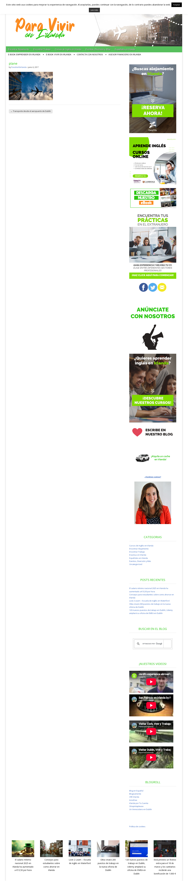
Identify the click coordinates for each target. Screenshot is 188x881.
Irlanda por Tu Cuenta (138, 803)
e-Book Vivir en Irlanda (58, 55)
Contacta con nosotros (90, 55)
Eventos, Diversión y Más (98, 49)
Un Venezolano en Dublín (140, 809)
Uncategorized (135, 564)
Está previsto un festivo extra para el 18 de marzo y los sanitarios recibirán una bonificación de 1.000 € (165, 866)
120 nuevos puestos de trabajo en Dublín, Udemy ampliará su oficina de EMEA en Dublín (136, 866)
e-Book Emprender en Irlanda (24, 55)
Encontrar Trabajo (42, 49)
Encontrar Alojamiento (18, 49)
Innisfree (133, 800)
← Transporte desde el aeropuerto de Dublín (31, 111)
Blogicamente (135, 794)
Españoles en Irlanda (125, 49)
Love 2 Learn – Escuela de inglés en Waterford (149, 601)
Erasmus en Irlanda (137, 555)
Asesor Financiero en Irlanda (125, 55)
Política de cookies (137, 826)
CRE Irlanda (134, 797)
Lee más (94, 10)
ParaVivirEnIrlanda (18, 67)
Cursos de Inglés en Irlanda (68, 49)
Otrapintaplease (136, 806)
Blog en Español (136, 791)
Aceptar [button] (176, 4)
